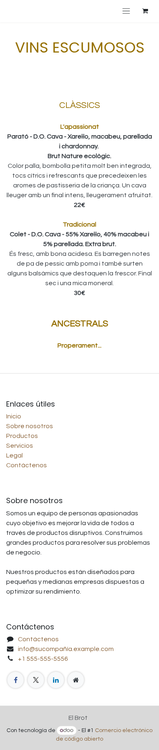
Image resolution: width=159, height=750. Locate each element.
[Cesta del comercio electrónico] (145, 11)
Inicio (13, 416)
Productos (22, 436)
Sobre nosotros (29, 426)
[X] (36, 680)
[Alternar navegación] (126, 11)
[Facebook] (15, 680)
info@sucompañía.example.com (66, 649)
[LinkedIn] (56, 680)
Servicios (19, 445)
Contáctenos (26, 465)
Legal (14, 455)
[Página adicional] (76, 680)
